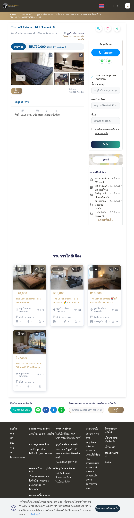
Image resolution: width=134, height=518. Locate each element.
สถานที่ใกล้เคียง (98, 172)
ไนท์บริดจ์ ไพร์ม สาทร (65, 433)
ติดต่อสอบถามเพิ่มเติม (21, 403)
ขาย (12, 433)
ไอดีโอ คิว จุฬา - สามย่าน (40, 453)
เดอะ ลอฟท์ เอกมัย (91, 14)
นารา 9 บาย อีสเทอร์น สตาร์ (68, 437)
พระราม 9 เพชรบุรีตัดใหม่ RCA (93, 454)
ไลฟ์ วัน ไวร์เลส (63, 473)
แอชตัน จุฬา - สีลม (37, 449)
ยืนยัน (106, 144)
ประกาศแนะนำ (27, 14)
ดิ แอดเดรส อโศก (37, 484)
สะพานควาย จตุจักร (39, 428)
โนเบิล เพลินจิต (63, 481)
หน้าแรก (13, 14)
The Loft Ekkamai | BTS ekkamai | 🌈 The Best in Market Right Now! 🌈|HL (66, 300)
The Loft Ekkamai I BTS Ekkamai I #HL (28, 300)
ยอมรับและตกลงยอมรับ (105, 129)
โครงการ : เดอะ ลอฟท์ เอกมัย (73, 38)
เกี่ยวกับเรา (110, 446)
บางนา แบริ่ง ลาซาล (39, 495)
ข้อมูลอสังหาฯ (22, 101)
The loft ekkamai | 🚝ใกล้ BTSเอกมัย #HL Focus (103, 300)
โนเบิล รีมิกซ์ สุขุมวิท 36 (66, 461)
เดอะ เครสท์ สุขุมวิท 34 (66, 449)
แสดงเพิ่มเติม (105, 220)
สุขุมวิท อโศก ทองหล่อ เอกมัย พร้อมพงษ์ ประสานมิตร (58, 14)
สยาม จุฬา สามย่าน (39, 444)
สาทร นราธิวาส (63, 428)
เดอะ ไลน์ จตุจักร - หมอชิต (41, 433)
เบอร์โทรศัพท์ (98, 99)
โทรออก (108, 52)
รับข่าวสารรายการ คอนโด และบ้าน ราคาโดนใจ (93, 403)
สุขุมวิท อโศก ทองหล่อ (67, 444)
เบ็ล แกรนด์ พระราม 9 (39, 476)
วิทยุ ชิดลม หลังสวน (65, 467)
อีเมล (94, 114)
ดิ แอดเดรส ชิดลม (64, 477)
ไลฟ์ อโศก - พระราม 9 (39, 480)
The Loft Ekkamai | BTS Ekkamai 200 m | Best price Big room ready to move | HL (30, 365)
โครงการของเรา (17, 457)
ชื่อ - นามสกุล (98, 83)
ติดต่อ (108, 461)
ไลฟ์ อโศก (34, 488)
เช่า (11, 437)
